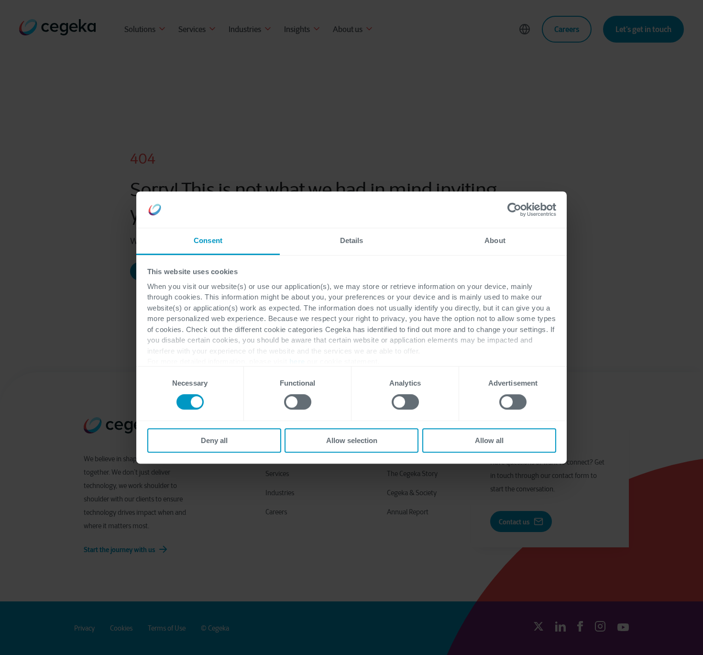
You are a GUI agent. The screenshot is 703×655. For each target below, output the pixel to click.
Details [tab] (351, 241)
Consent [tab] (208, 241)
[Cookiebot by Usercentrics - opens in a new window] (514, 209)
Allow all (489, 440)
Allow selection (351, 440)
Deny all (214, 440)
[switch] (297, 402)
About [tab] (494, 241)
